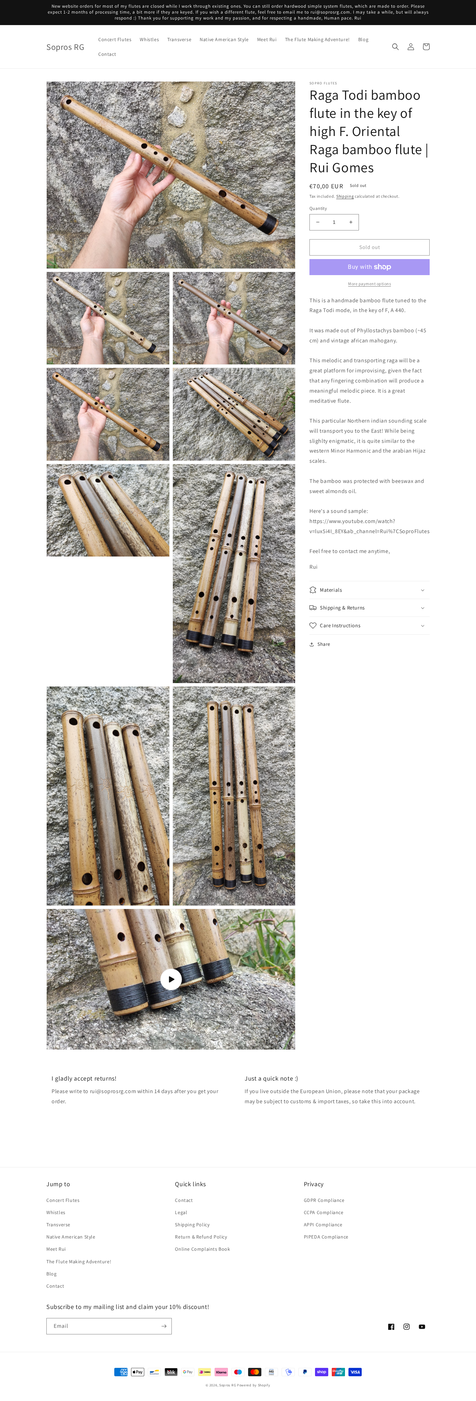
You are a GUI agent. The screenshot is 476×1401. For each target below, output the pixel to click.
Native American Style (70, 1237)
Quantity (318, 208)
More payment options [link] (369, 283)
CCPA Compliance (324, 1212)
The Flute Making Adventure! (78, 1261)
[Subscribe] (163, 1326)
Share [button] (323, 644)
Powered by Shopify (253, 1385)
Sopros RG (227, 1385)
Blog (51, 1274)
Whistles (56, 1212)
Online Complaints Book (202, 1249)
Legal (181, 1212)
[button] (395, 46)
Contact (55, 1286)
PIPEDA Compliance (326, 1237)
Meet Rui (56, 1249)
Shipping (345, 196)
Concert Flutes (62, 1200)
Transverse (58, 1224)
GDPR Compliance (324, 1200)
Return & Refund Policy (201, 1237)
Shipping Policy (192, 1224)
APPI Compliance (323, 1224)
